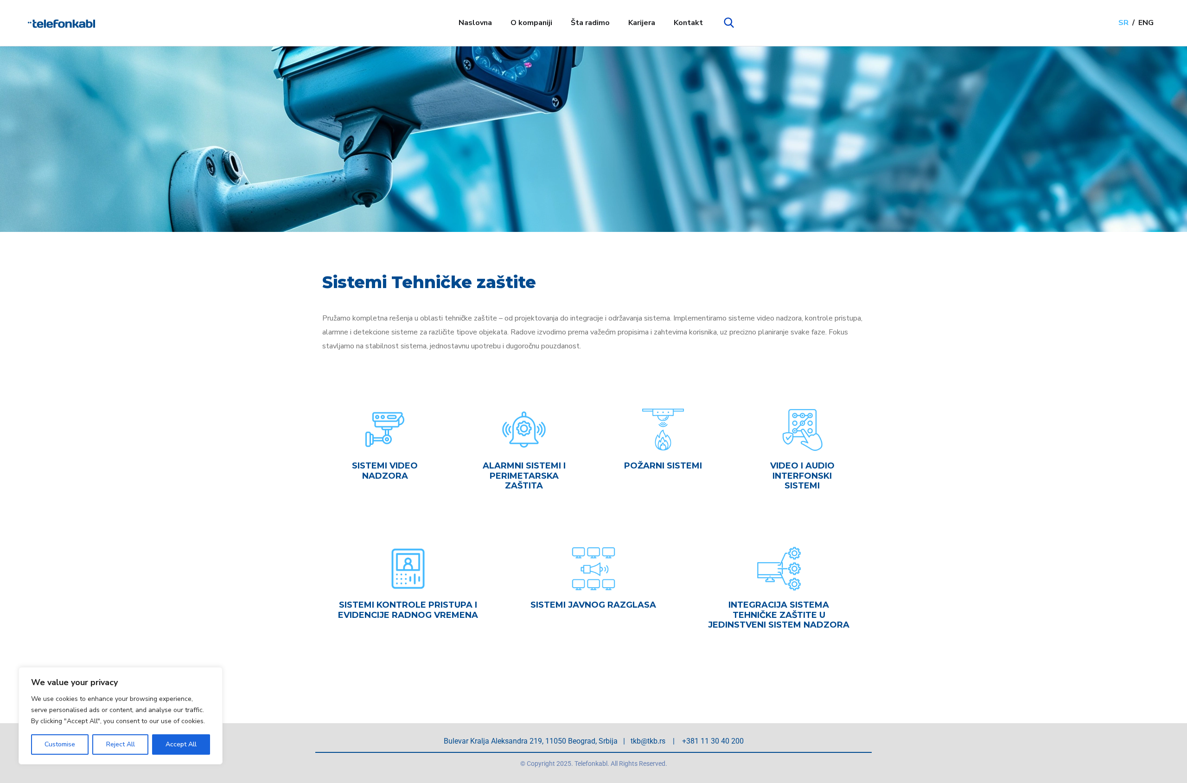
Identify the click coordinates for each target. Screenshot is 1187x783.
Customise (60, 744)
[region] (121, 715)
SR (1123, 23)
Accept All (181, 744)
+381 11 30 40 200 (713, 741)
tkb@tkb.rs (648, 741)
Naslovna (475, 23)
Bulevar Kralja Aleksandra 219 (493, 741)
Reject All (120, 744)
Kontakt (688, 23)
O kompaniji (531, 23)
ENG (1146, 23)
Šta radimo (590, 23)
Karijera (641, 23)
